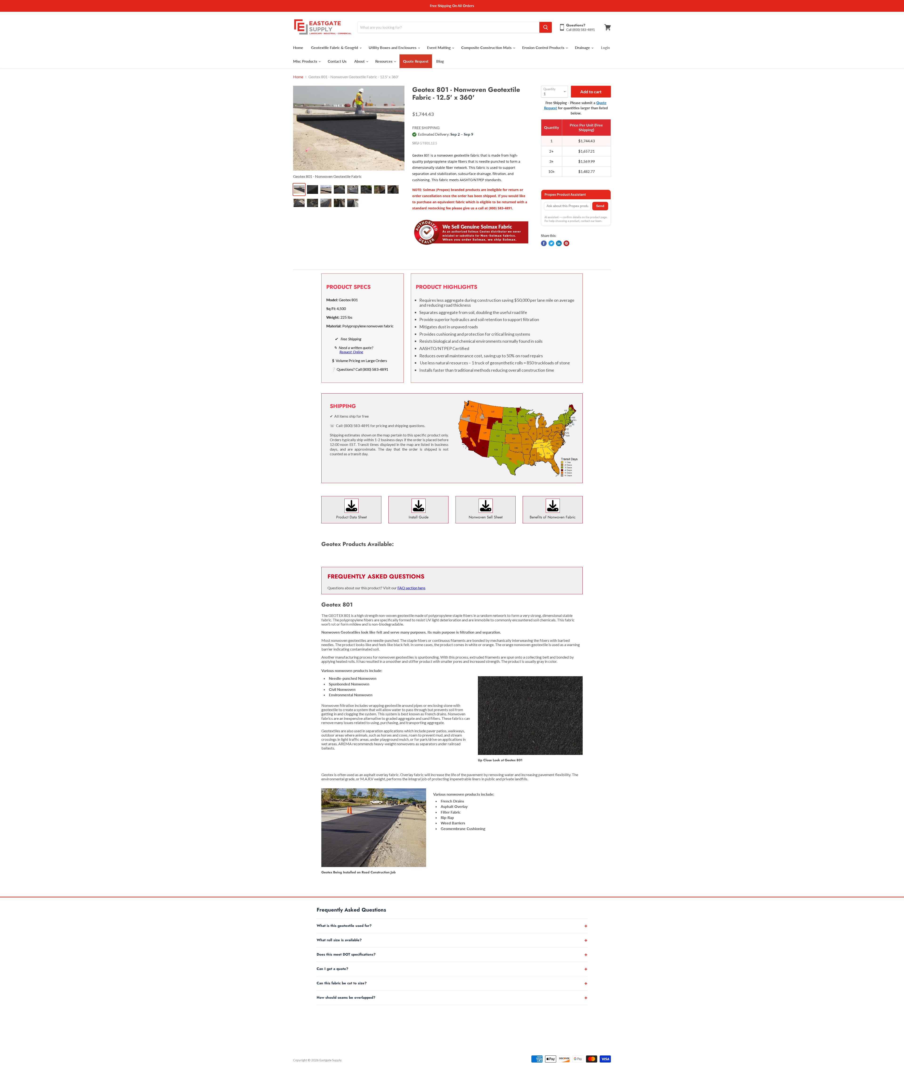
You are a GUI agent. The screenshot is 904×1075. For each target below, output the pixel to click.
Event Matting (439, 47)
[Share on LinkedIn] (559, 243)
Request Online (351, 352)
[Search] (545, 27)
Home (298, 47)
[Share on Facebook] (544, 243)
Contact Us (337, 61)
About (360, 61)
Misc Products (305, 61)
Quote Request (415, 61)
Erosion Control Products (543, 47)
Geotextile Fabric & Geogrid (335, 47)
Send (600, 206)
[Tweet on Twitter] (551, 243)
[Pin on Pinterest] (566, 243)
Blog (440, 61)
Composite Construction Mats (487, 47)
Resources (384, 61)
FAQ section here (411, 588)
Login (605, 47)
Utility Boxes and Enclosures (393, 47)
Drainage (583, 47)
